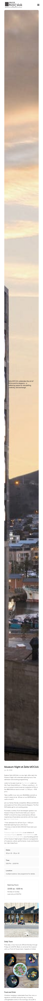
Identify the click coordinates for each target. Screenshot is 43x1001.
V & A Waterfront (28, 834)
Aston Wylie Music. (12, 819)
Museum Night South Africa (14, 832)
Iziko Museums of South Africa (14, 837)
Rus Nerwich (26, 783)
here (9, 829)
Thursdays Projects (10, 834)
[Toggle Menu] (38, 5)
